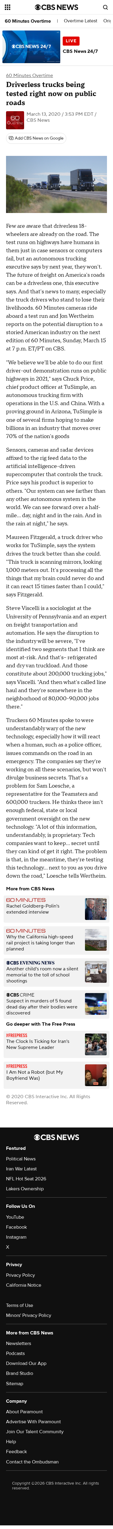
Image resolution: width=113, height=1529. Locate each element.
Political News (21, 1158)
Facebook (16, 1227)
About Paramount (24, 1411)
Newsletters (18, 1343)
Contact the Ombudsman (32, 1462)
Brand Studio (19, 1373)
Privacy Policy (20, 1275)
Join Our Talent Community (35, 1431)
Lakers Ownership (25, 1188)
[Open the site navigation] (20, 7)
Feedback (16, 1451)
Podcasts (15, 1353)
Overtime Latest (80, 21)
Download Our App (26, 1363)
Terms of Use (19, 1305)
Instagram (16, 1237)
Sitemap (14, 1383)
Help (11, 1441)
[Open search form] (105, 7)
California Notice (23, 1285)
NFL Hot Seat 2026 (26, 1178)
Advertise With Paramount (33, 1421)
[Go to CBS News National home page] (56, 7)
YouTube (15, 1217)
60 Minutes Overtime (28, 21)
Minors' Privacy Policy (28, 1315)
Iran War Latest (21, 1168)
